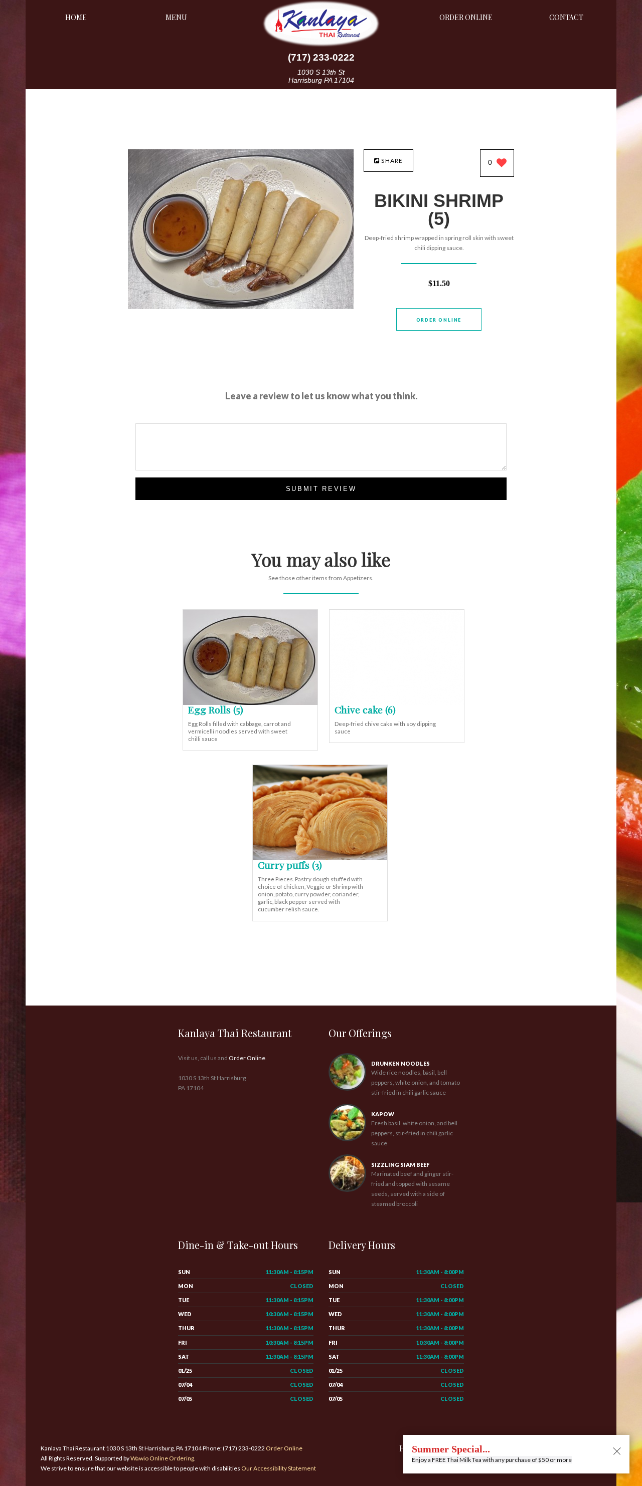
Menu (176, 17)
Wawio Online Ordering (162, 1458)
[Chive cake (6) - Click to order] (397, 702)
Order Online (466, 17)
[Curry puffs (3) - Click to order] (320, 858)
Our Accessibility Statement (278, 1468)
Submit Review (321, 488)
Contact (566, 17)
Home (76, 17)
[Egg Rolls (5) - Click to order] (250, 702)
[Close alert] (617, 1451)
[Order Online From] (241, 306)
